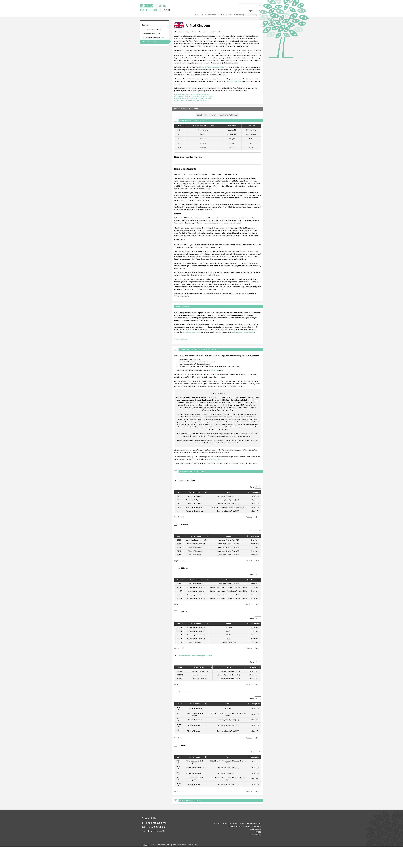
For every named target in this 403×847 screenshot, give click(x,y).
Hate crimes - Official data (151, 29)
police (234, 332)
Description (255, 492)
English (251, 11)
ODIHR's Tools (226, 15)
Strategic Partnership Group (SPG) (212, 67)
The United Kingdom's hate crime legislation (191, 100)
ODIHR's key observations (151, 33)
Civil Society (239, 15)
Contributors (214, 370)
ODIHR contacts (161, 845)
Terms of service (193, 845)
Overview (145, 25)
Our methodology (180, 339)
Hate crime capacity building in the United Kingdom (194, 98)
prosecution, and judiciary (245, 332)
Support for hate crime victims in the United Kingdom (195, 96)
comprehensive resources (191, 332)
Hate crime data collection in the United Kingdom (193, 94)
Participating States (255, 15)
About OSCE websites (179, 845)
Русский (259, 11)
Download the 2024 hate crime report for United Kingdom (217, 115)
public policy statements (234, 81)
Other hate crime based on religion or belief (195, 655)
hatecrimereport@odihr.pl (216, 459)
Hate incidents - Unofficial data (153, 38)
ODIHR (152, 845)
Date (178, 492)
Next (257, 517)
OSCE (169, 845)
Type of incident (194, 492)
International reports (149, 42)
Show (252, 487)
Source (228, 492)
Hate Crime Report (209, 15)
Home (197, 15)
